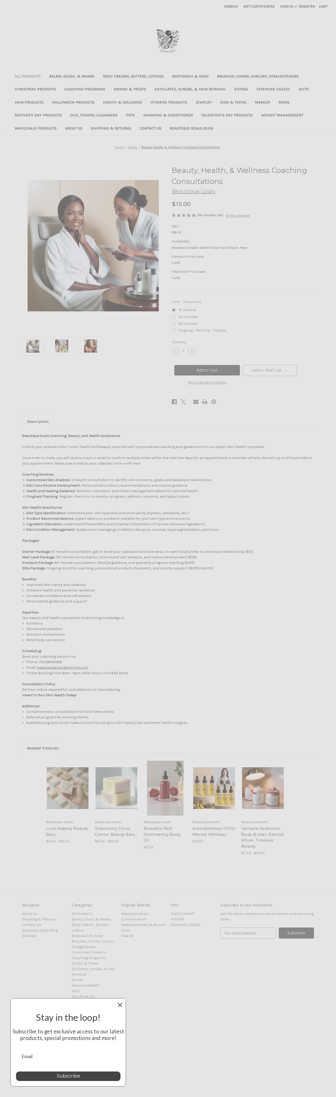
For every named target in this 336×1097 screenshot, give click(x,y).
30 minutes (188, 317)
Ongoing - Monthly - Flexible (202, 330)
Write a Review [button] (237, 215)
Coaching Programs (84, 89)
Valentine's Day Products (227, 115)
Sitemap (29, 936)
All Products (28, 76)
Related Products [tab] (43, 748)
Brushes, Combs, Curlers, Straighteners (258, 76)
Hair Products (29, 102)
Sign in (286, 6)
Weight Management (282, 115)
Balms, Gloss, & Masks (71, 76)
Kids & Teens (233, 102)
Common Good (133, 919)
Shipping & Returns (111, 128)
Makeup (262, 102)
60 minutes (188, 323)
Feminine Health (273, 89)
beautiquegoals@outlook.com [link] (62, 667)
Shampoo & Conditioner (168, 115)
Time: (186, 302)
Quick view (63, 783)
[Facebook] (174, 401)
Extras (241, 89)
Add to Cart (214, 793)
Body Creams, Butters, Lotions (133, 76)
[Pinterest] (213, 401)
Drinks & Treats (130, 89)
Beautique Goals (135, 913)
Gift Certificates (259, 6)
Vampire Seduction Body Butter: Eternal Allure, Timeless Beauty (262, 837)
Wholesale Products (36, 128)
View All (127, 936)
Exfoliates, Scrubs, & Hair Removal (190, 89)
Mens (284, 102)
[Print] (204, 401)
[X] (183, 401)
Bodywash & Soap (190, 76)
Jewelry (204, 102)
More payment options (207, 382)
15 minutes (187, 310)
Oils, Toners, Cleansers (94, 115)
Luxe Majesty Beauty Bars (67, 831)
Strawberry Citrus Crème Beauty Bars (115, 831)
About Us (73, 128)
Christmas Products (35, 89)
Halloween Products (73, 102)
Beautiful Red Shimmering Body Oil (162, 834)
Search (231, 6)
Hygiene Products (168, 102)
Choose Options (68, 793)
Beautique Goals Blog (191, 128)
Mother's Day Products (38, 115)
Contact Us (150, 128)
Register (307, 6)
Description (38, 421)
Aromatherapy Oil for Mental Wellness (214, 831)
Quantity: (179, 342)
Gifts (303, 89)
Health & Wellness (122, 102)
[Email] (195, 401)
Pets (130, 115)
